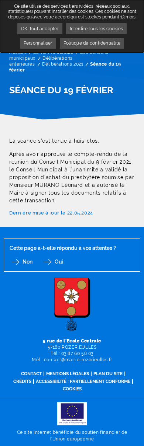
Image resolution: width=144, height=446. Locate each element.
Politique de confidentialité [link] (92, 43)
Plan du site (108, 373)
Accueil (17, 52)
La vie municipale (53, 52)
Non (27, 262)
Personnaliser (38, 43)
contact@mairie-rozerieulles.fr (78, 359)
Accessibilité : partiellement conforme (83, 381)
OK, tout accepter (40, 28)
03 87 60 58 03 (77, 353)
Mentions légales (67, 373)
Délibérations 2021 (62, 64)
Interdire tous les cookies (96, 28)
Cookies (72, 388)
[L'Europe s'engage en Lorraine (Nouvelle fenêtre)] (72, 413)
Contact (31, 373)
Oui (59, 262)
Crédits (22, 381)
